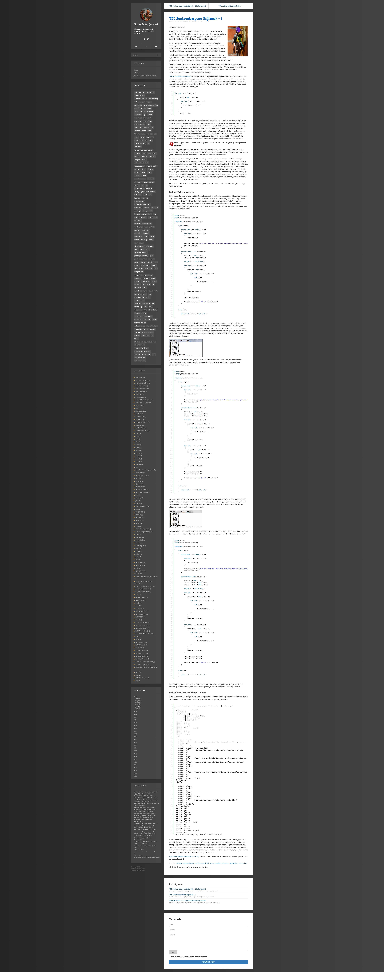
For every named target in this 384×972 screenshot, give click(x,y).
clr (148, 143)
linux (135, 217)
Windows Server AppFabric (145, 662)
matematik (143, 217)
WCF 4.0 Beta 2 (142, 614)
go (146, 185)
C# (155, 134)
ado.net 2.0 (138, 105)
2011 (135, 748)
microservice (153, 217)
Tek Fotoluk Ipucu (143, 589)
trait (146, 307)
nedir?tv (151, 227)
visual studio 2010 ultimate (143, 316)
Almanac (136, 70)
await (144, 131)
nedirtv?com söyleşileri (141, 233)
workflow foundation (141, 348)
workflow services (140, 354)
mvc (145, 227)
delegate (137, 160)
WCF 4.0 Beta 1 (142, 611)
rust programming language (143, 275)
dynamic (150, 169)
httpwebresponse (140, 204)
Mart (136, 705)
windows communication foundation (144, 342)
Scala (138, 560)
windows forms (139, 345)
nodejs (136, 240)
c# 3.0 (136, 137)
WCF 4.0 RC (140, 617)
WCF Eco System (143, 625)
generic (136, 185)
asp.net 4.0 (147, 118)
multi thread (138, 227)
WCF (139, 606)
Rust (138, 557)
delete (144, 160)
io (152, 208)
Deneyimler (140, 473)
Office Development (143, 529)
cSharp (136, 156)
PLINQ (139, 534)
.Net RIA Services (142, 389)
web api (152, 329)
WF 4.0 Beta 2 (142, 645)
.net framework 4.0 (140, 99)
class (136, 140)
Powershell (140, 540)
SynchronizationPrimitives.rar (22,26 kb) (184, 856)
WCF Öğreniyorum (143, 628)
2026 (138, 703)
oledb (142, 249)
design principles (152, 166)
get (142, 185)
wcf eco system (139, 326)
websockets (146, 335)
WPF (139, 672)
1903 (135, 776)
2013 (135, 742)
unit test (143, 310)
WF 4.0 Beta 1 (141, 642)
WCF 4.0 (140, 608)
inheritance (138, 208)
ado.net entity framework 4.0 (143, 111)
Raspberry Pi (141, 546)
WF (138, 636)
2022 (135, 717)
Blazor (139, 447)
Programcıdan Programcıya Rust (143, 826)
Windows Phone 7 (142, 659)
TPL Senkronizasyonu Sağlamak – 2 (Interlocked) (187, 889)
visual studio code (140, 319)
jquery (145, 211)
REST (138, 551)
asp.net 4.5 (138, 121)
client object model (146, 140)
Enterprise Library (142, 489)
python (136, 262)
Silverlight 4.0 (141, 565)
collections (137, 147)
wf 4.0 (136, 339)
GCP (138, 495)
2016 (135, 734)
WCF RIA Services (143, 631)
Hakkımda (137, 73)
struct (150, 291)
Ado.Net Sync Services (144, 403)
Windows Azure (142, 650)
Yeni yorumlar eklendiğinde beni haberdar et (188, 957)
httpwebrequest (139, 201)
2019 (135, 725)
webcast (137, 332)
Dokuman (140, 481)
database (144, 156)
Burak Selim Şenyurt (146, 24)
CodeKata (140, 464)
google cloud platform (148, 192)
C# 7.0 (139, 461)
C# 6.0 (139, 459)
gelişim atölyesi (149, 182)
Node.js (140, 520)
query (143, 262)
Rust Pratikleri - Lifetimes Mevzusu (144, 808)
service (154, 281)
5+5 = (173, 952)
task (155, 291)
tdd (150, 294)
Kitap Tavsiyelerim (143, 506)
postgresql (143, 259)
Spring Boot (140, 571)
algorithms (137, 115)
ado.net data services (151, 105)
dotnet (143, 169)
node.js (152, 236)
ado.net (149, 102)
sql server (137, 288)
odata (136, 249)
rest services (146, 265)
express (143, 176)
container (137, 153)
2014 (135, 739)
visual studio (153, 310)
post (135, 259)
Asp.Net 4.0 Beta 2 (143, 422)
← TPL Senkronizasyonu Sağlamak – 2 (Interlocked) (186, 6)
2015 (135, 737)
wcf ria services (152, 326)
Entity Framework (143, 492)
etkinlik (136, 176)
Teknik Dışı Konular (143, 592)
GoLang (140, 498)
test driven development (142, 303)
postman (151, 259)
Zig (138, 681)
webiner (137, 335)
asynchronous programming (143, 127)
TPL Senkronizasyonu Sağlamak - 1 (195, 18)
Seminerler (140, 562)
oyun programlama (140, 252)
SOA (138, 568)
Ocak (136, 709)
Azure (138, 436)
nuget (141, 243)
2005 (135, 765)
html (145, 195)
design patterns (139, 166)
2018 (135, 728)
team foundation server (142, 297)
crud (144, 153)
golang (136, 192)
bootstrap (145, 134)
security (152, 278)
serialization (146, 281)
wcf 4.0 (155, 319)
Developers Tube (142, 475)
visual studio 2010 (140, 313)
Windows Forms (142, 653)
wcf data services (140, 323)
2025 (135, 711)
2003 (135, 770)
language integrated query (142, 214)
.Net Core (140, 377)
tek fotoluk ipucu (139, 300)
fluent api (151, 179)
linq (155, 214)
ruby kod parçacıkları (145, 268)
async (148, 124)
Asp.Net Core (141, 428)
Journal (139, 503)
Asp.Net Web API (143, 431)
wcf (149, 319)
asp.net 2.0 (138, 118)
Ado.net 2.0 (141, 397)
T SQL (139, 574)
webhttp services (147, 332)
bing (138, 442)
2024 (135, 714)
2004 (135, 768)
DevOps (139, 478)
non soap (144, 240)
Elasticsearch (141, 487)
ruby (135, 268)
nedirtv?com (145, 230)
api (145, 115)
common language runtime (143, 150)
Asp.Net (140, 414)
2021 (135, 720)
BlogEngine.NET (142, 868)
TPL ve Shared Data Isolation (180, 76)
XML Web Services (143, 678)
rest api (136, 265)
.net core (141, 92)
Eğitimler (140, 484)
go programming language (143, 188)
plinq (152, 256)
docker (136, 169)
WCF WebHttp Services (144, 634)
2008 (135, 756)
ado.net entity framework (142, 108)
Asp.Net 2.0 (141, 417)
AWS (138, 433)
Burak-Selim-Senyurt (184, 22)
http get (137, 198)
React (138, 548)
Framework (138, 182)
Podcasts (140, 537)
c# (151, 134)
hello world (138, 195)
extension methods (140, 179)
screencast (138, 278)
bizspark (137, 134)
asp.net (150, 115)
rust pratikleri (138, 272)
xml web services (140, 361)
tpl (141, 307)
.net (135, 92)
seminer (137, 281)
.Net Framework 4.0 (143, 380)
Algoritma (140, 405)
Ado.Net (140, 394)
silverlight (137, 284)
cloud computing (139, 143)
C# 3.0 (139, 453)
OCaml (139, 526)
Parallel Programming (144, 532)
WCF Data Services (143, 622)
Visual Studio (141, 600)
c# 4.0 (142, 137)
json (150, 211)
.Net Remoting (142, 386)
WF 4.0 (139, 639)
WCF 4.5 (139, 620)
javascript (137, 211)
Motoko (139, 515)
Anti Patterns (141, 411)
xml (154, 354)
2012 (135, 745)
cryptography (152, 153)
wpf (149, 354)
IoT (149, 204)
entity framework (140, 172)
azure (150, 131)
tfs (153, 303)
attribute (137, 131)
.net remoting (153, 99)
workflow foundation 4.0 (142, 351)
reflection (150, 262)
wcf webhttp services (141, 329)
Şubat (137, 707)
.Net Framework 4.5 (143, 383)
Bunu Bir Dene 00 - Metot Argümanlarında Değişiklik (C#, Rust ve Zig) (146, 793)
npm (135, 243)
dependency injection (141, 163)
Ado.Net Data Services (144, 400)
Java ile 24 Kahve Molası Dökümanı (145, 76)
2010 (135, 751)
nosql (151, 240)
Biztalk (139, 445)
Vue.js (139, 603)
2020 (135, 723)
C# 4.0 (139, 456)
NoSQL (139, 523)
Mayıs (137, 701)
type (151, 307)
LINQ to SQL (141, 512)
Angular (139, 408)
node (146, 236)
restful (154, 265)
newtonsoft (138, 236)
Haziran (137, 699)
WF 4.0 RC (140, 648)
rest (156, 262)
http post (145, 198)
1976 (135, 773)
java (156, 208)
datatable (152, 156)
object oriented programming (144, 246)
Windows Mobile (142, 656)
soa (144, 284)
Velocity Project (142, 597)
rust (156, 268)
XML (138, 675)
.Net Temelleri (141, 391)
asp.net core (148, 121)
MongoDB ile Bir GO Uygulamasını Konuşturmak (187, 900)
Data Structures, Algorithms (146, 470)
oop (147, 249)
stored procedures (140, 291)
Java (138, 501)
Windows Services (142, 664)
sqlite (144, 288)
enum (150, 172)
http (150, 195)
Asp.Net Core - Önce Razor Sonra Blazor (145, 852)
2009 (135, 754)
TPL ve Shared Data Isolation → (231, 6)
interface (147, 208)
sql (153, 284)
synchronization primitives (219, 863)
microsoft (137, 220)
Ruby (139, 554)
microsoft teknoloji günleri (143, 224)
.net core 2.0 (150, 92)
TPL (138, 594)
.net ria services (139, 102)
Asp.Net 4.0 (140, 419)
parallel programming (141, 256)
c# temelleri (150, 137)
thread (136, 307)
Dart (138, 467)
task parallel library (140, 294)
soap (148, 284)
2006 (135, 762)
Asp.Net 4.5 (140, 425)
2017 (135, 731)
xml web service (139, 358)
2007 (135, 759)
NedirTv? (140, 517)
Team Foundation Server (145, 586)
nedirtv (136, 230)
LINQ (138, 509)
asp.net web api (139, 124)
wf (152, 335)
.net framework (139, 95)
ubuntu (136, 310)
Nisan (137, 703)
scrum (146, 278)
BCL (138, 439)
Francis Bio (142, 870)
